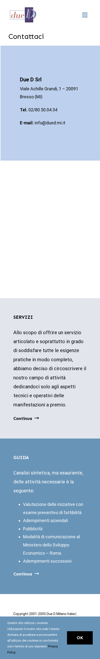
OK (80, 637)
